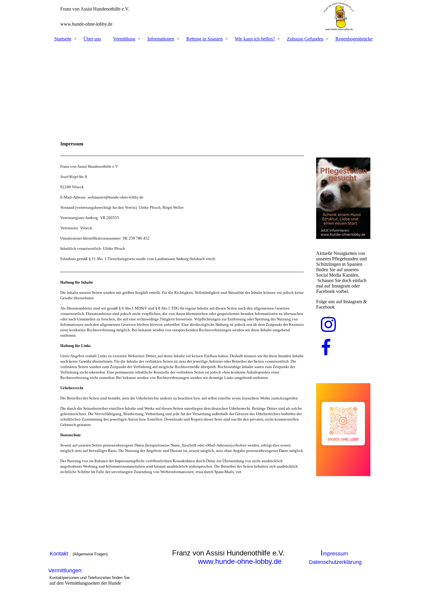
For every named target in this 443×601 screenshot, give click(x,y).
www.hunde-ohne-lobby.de (239, 561)
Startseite (62, 38)
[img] (221, 16)
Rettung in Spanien (204, 38)
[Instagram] (328, 325)
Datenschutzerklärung (335, 562)
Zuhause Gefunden (305, 38)
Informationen (160, 38)
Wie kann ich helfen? (255, 38)
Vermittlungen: (67, 571)
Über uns (92, 38)
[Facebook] (326, 348)
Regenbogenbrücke (353, 38)
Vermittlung (124, 38)
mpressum (335, 554)
